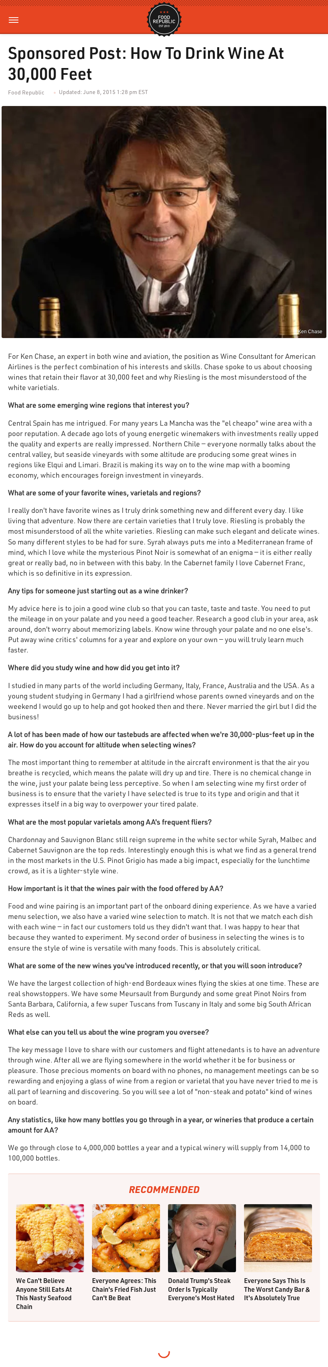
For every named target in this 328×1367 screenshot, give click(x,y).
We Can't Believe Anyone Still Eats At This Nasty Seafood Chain (44, 1293)
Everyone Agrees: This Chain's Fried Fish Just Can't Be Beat (124, 1289)
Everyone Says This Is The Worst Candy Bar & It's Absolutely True (277, 1289)
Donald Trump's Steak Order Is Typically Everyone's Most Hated (201, 1289)
